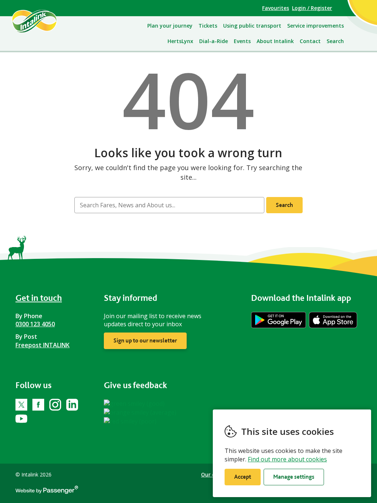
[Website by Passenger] (46, 491)
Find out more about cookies (287, 459)
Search (335, 41)
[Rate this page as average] (140, 412)
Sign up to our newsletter (145, 340)
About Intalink (275, 41)
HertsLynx (180, 41)
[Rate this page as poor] (130, 420)
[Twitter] (21, 405)
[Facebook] (38, 405)
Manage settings (293, 476)
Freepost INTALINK (42, 345)
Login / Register (312, 7)
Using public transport (252, 25)
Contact (310, 41)
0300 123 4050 (35, 324)
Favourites (275, 7)
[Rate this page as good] (134, 403)
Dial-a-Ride (213, 41)
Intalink (43, 21)
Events (242, 41)
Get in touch (38, 297)
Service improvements (315, 25)
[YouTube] (21, 419)
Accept (242, 476)
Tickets (207, 25)
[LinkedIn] (72, 405)
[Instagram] (55, 405)
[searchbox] (169, 205)
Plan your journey (170, 25)
